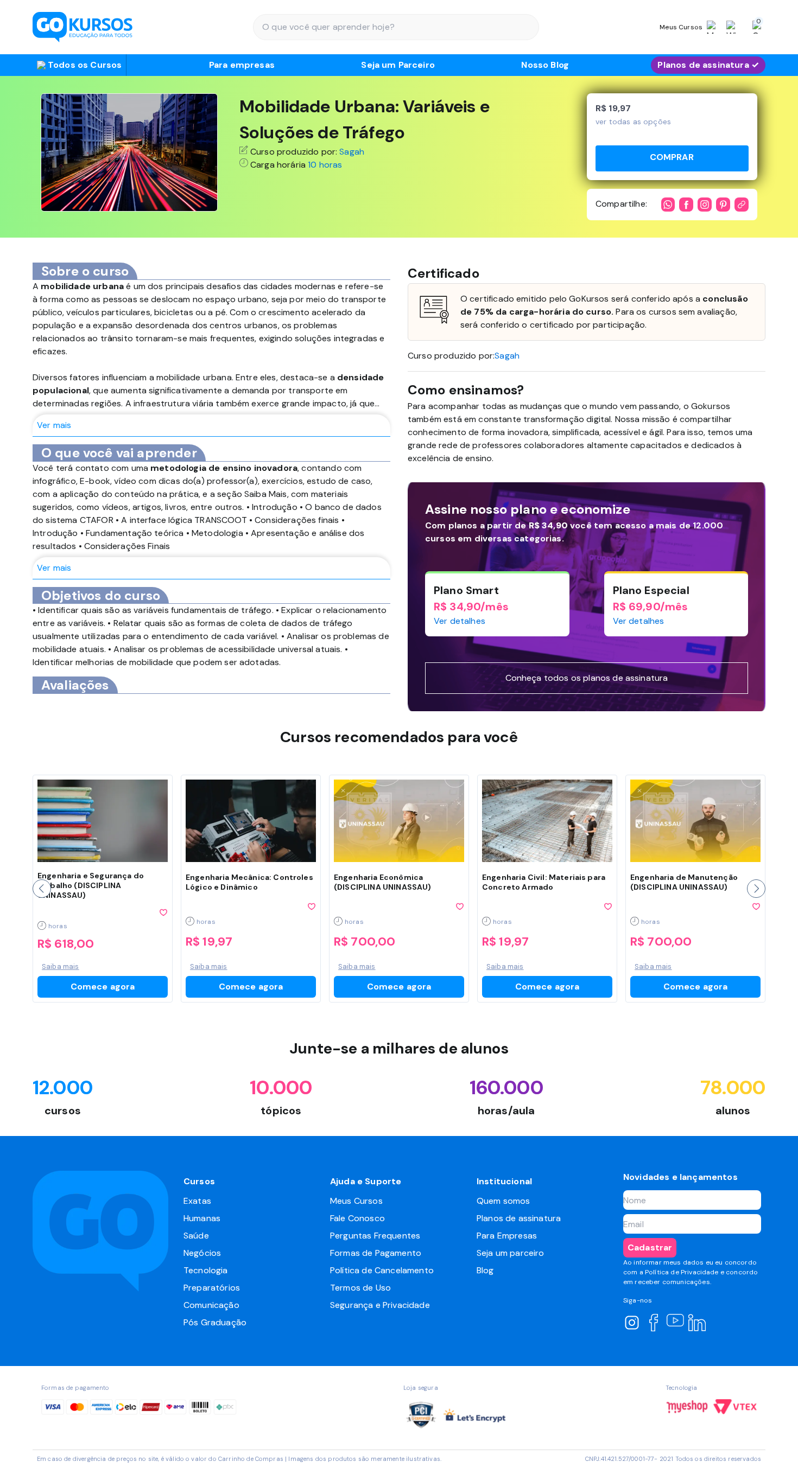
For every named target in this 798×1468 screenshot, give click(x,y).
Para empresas (242, 65)
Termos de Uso (360, 1287)
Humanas (201, 1218)
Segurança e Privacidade (380, 1305)
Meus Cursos (356, 1201)
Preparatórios (211, 1287)
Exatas (197, 1201)
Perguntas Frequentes (375, 1235)
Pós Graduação (214, 1322)
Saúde (196, 1235)
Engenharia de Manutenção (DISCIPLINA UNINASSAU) (684, 882)
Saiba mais (60, 966)
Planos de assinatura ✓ (708, 65)
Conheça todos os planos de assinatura (586, 678)
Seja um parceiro (510, 1253)
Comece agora (103, 986)
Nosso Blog (545, 65)
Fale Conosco (357, 1218)
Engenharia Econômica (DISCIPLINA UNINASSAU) (383, 882)
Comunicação (211, 1305)
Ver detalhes (459, 621)
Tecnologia (205, 1270)
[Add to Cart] (672, 158)
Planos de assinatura (519, 1218)
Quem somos (503, 1201)
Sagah (351, 151)
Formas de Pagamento (375, 1253)
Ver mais (54, 425)
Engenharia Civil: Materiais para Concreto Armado (543, 882)
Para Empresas (507, 1235)
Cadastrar (650, 1247)
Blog (485, 1270)
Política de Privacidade (682, 1272)
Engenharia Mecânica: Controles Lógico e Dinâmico (249, 882)
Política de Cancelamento (382, 1270)
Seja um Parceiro (398, 65)
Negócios (202, 1253)
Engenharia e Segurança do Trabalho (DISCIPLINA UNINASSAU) (90, 885)
